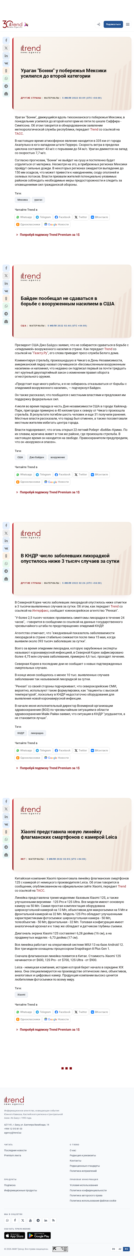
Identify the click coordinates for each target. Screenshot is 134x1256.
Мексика (22, 199)
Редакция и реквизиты (83, 1155)
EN (113, 1249)
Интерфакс (40, 610)
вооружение (58, 457)
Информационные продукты (20, 1190)
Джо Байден (36, 457)
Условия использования (84, 1185)
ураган (38, 199)
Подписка (10, 1185)
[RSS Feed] (53, 1220)
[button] (6, 40)
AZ (120, 1249)
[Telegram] (38, 1220)
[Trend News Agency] (14, 1100)
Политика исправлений (83, 1171)
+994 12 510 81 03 (13, 1128)
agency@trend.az (12, 1132)
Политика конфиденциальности (88, 1190)
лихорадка (37, 733)
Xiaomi (21, 994)
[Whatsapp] (7, 1220)
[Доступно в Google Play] (39, 1235)
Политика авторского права (86, 1195)
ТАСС (19, 133)
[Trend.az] (15, 24)
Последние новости (15, 1150)
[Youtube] (30, 1220)
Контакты (75, 1160)
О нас (73, 1150)
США (20, 457)
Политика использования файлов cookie (93, 1200)
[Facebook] (15, 1220)
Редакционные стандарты (85, 1165)
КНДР (20, 733)
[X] (23, 1220)
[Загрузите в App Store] (14, 1235)
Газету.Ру (40, 353)
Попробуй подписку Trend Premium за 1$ (49, 234)
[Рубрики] (127, 24)
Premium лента (12, 1155)
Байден (52, 345)
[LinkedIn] (46, 1220)
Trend (94, 129)
